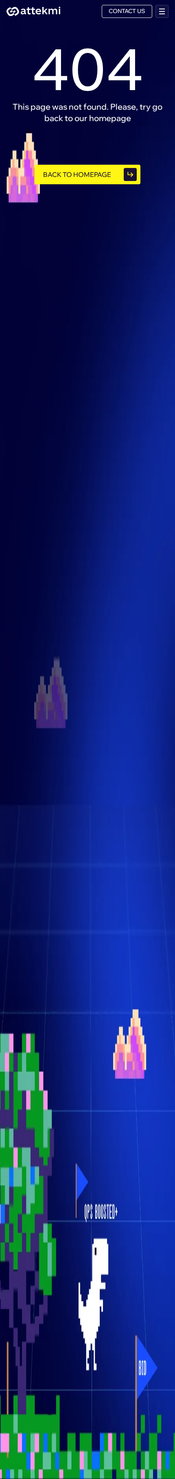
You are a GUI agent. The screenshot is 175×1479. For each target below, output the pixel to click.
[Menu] (161, 11)
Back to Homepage (77, 174)
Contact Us (127, 11)
